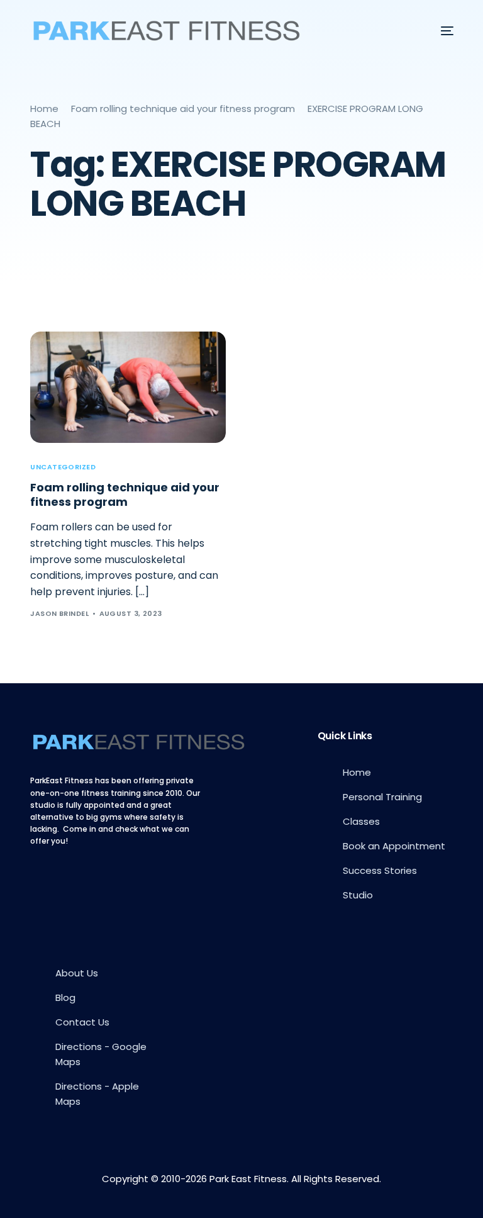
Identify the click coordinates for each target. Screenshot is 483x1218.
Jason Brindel (59, 613)
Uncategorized (63, 467)
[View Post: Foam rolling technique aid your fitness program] (128, 387)
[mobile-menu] (437, 31)
